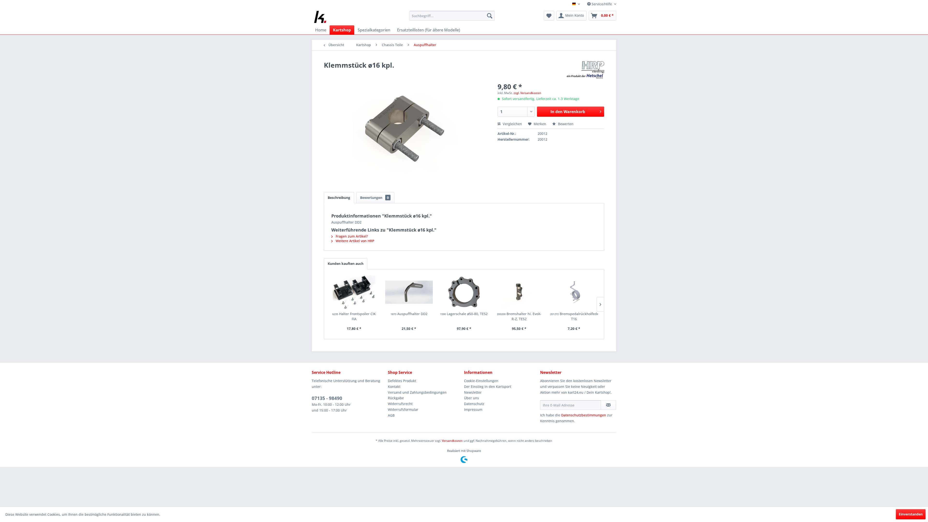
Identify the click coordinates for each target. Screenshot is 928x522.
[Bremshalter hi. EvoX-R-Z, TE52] (519, 292)
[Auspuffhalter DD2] (409, 292)
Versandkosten (452, 441)
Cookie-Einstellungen (481, 380)
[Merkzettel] (549, 16)
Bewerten (565, 124)
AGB (391, 415)
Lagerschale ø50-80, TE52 (464, 314)
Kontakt (394, 386)
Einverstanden (911, 514)
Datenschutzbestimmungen (583, 415)
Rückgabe (396, 398)
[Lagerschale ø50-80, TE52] (464, 292)
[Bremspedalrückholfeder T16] (574, 292)
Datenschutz (474, 403)
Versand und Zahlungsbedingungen (417, 392)
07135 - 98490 (327, 398)
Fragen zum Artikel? (351, 236)
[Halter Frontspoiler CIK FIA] (354, 292)
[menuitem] (452, 16)
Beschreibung (339, 197)
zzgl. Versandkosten (527, 93)
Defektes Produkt (402, 380)
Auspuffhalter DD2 (409, 314)
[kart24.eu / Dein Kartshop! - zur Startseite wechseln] (320, 17)
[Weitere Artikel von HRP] (585, 69)
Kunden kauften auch (345, 263)
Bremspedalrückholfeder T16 (574, 316)
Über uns (471, 398)
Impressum (473, 409)
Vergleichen (512, 124)
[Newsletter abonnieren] (608, 405)
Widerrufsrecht (400, 403)
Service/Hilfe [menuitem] (602, 4)
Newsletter (473, 392)
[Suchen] (490, 16)
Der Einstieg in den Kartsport (487, 386)
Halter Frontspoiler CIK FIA (354, 316)
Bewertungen (374, 197)
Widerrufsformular (403, 409)
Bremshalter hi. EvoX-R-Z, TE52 (519, 316)
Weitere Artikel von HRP (354, 241)
